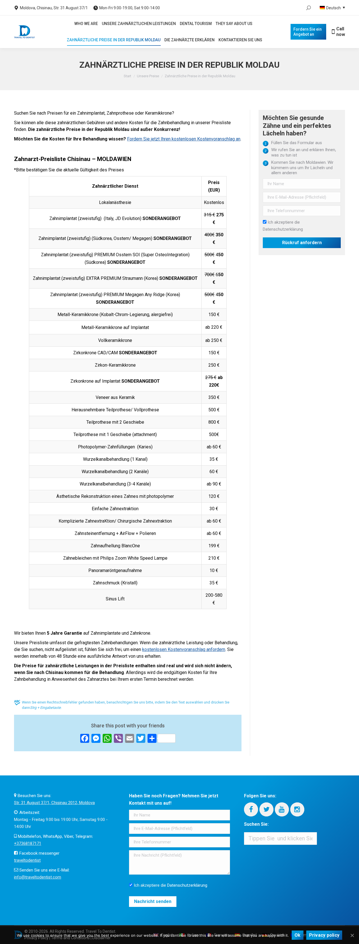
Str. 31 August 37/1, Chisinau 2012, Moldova (54, 802)
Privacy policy (324, 935)
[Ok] (352, 935)
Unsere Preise (148, 76)
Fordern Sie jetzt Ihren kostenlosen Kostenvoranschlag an (183, 139)
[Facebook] (251, 809)
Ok (297, 935)
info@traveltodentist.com (37, 877)
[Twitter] (266, 809)
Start (127, 76)
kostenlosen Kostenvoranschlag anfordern (183, 649)
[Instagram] (297, 809)
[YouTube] (282, 809)
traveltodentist (27, 860)
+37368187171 (27, 843)
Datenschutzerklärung (283, 229)
